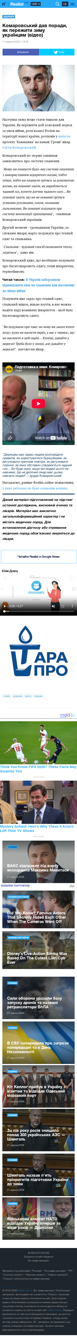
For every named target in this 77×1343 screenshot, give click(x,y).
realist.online (55, 1310)
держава (17, 696)
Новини (12, 847)
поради (38, 696)
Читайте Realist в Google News (39, 556)
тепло (7, 696)
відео (28, 696)
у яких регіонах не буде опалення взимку (34, 488)
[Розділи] (72, 2)
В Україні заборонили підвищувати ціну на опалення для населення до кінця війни (38, 285)
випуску (64, 136)
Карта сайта (9, 1286)
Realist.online (25, 1290)
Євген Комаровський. (19, 147)
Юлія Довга (10, 571)
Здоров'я (9, 16)
